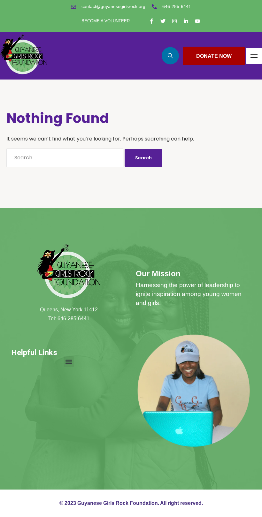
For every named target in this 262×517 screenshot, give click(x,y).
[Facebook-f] (151, 21)
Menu (254, 56)
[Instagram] (174, 21)
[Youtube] (197, 21)
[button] (69, 361)
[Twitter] (163, 21)
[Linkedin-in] (186, 21)
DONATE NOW (214, 55)
